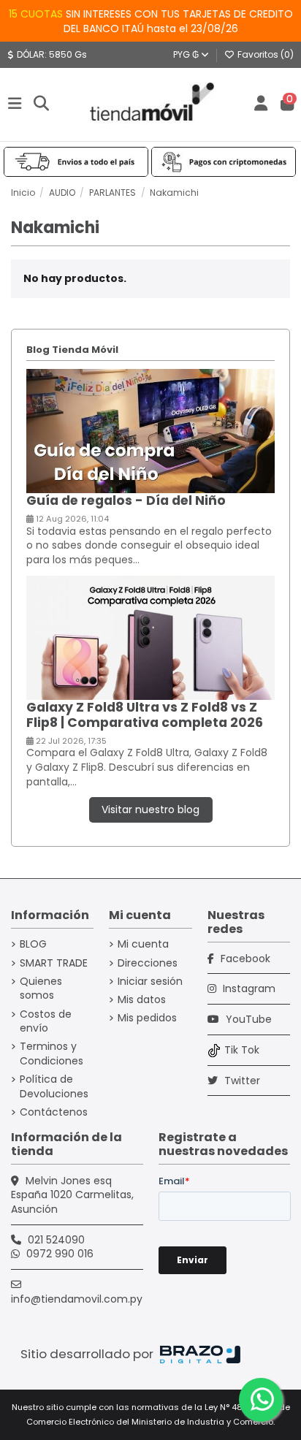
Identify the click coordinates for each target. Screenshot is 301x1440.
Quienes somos (41, 989)
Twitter (240, 1080)
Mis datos (142, 1000)
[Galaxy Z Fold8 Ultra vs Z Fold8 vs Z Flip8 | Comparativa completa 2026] (150, 637)
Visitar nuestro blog (150, 809)
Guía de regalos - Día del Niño (126, 500)
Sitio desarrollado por (88, 1354)
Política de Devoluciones (54, 1087)
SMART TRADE (54, 963)
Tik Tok (241, 1050)
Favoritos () (264, 54)
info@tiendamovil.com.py (76, 1299)
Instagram (247, 988)
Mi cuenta (143, 944)
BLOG (33, 944)
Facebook (244, 958)
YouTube (247, 1019)
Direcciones (148, 963)
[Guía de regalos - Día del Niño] (150, 430)
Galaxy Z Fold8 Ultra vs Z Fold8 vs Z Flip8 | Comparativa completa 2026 (144, 714)
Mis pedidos (147, 1018)
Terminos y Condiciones (51, 1054)
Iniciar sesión (150, 981)
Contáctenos (54, 1112)
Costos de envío (46, 1021)
